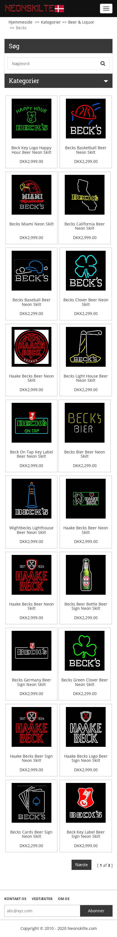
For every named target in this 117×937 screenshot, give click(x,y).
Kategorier (51, 22)
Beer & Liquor (81, 22)
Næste (81, 864)
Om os (64, 898)
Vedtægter (42, 898)
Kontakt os (15, 898)
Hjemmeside (20, 22)
